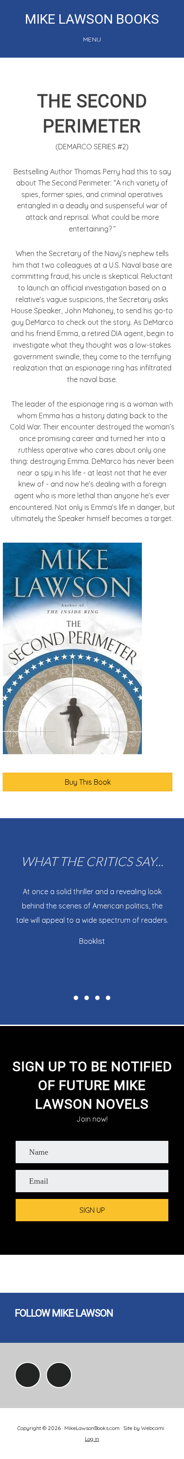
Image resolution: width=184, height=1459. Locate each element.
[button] (76, 997)
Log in (92, 1438)
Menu (92, 39)
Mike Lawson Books (92, 19)
